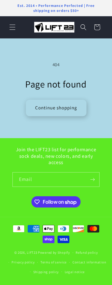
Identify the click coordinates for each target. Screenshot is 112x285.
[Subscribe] (92, 179)
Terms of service (53, 262)
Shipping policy (46, 272)
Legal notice (75, 272)
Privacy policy (23, 262)
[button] (12, 27)
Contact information (89, 262)
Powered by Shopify (54, 252)
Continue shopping (56, 108)
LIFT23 (32, 252)
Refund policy (87, 252)
